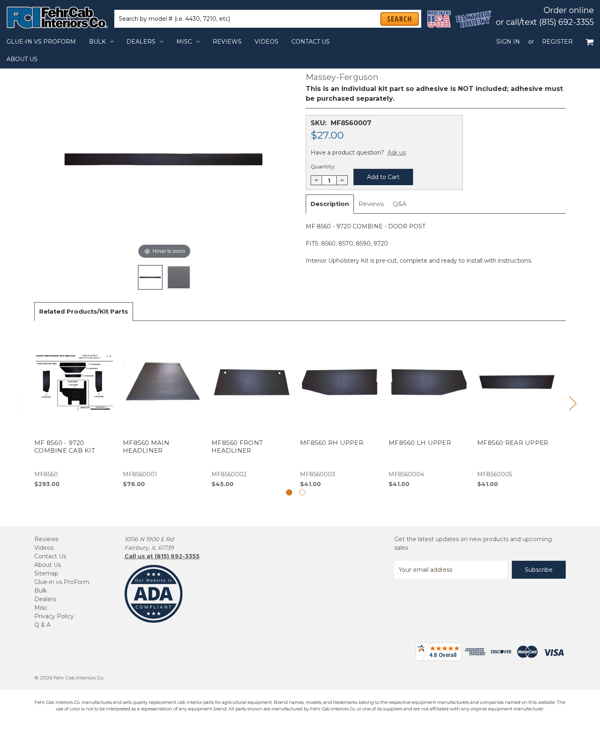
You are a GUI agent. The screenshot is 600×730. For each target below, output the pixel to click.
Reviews (227, 41)
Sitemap (46, 573)
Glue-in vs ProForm (41, 41)
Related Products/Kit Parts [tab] (83, 311)
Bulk (97, 41)
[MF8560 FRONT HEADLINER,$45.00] (251, 409)
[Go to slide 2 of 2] (302, 492)
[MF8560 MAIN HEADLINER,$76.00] (163, 409)
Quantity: (323, 166)
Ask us (396, 152)
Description (330, 204)
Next (572, 403)
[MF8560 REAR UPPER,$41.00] (517, 409)
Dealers (141, 41)
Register (557, 41)
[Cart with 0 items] (589, 42)
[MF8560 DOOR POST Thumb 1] (179, 277)
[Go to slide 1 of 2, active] (289, 492)
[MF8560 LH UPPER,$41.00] (429, 409)
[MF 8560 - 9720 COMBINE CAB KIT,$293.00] (74, 409)
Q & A (42, 624)
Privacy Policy (54, 616)
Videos (266, 41)
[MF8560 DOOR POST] (150, 277)
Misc (184, 41)
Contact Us (310, 41)
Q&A (400, 204)
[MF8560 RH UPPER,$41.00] (340, 409)
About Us (22, 59)
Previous (19, 403)
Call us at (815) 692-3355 (162, 556)
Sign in (508, 41)
